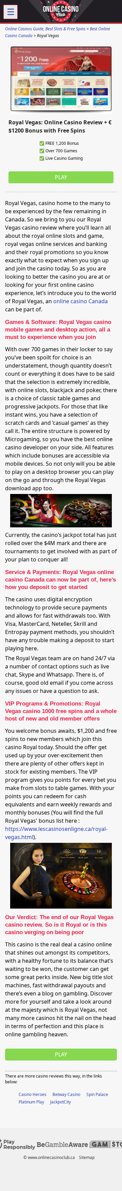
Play (61, 177)
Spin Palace (97, 1094)
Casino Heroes (32, 1094)
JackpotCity (60, 1102)
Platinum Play (31, 1102)
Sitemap (87, 1157)
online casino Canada (80, 301)
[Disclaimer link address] (62, 1145)
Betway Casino (66, 1094)
